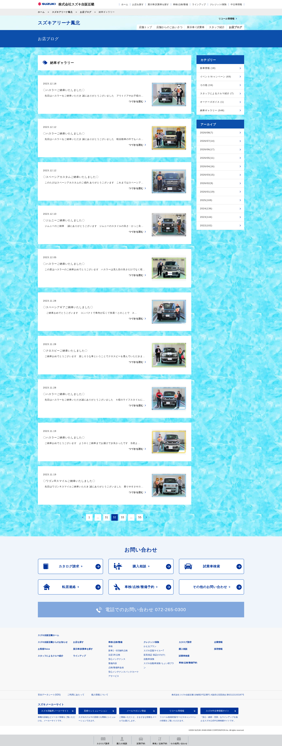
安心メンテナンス (116, 659)
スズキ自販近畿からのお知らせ (53, 642)
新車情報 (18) (208, 68)
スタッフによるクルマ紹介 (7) (217, 93)
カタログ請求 (185, 642)
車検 (110, 646)
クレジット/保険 (218, 4)
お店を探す (138, 4)
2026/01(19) (207, 191)
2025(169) (206, 200)
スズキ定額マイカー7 (154, 650)
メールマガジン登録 (136, 711)
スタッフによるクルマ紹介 (50, 656)
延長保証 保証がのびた (154, 655)
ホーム (124, 4)
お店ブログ (85, 12)
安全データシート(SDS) (49, 694)
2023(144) (206, 217)
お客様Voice (44, 649)
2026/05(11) (207, 158)
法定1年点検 (114, 655)
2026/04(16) (207, 166)
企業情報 (218, 642)
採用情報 (218, 649)
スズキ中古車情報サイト (217, 711)
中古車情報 (236, 4)
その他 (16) (206, 85)
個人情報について (99, 694)
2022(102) (206, 225)
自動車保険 (149, 659)
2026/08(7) (206, 132)
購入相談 (183, 649)
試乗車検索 (184, 656)
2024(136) (206, 208)
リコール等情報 (176, 711)
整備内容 (112, 663)
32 (114, 517)
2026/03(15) (207, 174)
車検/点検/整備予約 (188, 662)
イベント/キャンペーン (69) (215, 76)
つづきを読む (136, 101)
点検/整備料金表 (116, 667)
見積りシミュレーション (95, 711)
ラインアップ (199, 4)
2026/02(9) (206, 183)
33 (122, 517)
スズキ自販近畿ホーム (48, 635)
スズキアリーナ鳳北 (62, 12)
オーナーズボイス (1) (212, 102)
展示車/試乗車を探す (158, 4)
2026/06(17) (207, 149)
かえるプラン (150, 646)
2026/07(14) (207, 141)
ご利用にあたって (75, 694)
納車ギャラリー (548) (212, 110)
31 (106, 517)
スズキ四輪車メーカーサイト (55, 711)
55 (139, 517)
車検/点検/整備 (180, 4)
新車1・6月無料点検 (118, 650)
